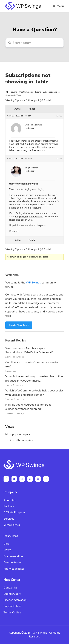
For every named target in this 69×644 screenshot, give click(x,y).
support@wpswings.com (29, 216)
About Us (10, 500)
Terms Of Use (12, 612)
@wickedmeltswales (26, 183)
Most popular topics (17, 434)
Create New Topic (19, 325)
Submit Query (12, 594)
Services (9, 519)
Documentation (13, 556)
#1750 (59, 115)
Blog (6, 544)
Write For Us (12, 525)
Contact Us (11, 588)
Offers (7, 550)
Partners (9, 506)
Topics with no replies (19, 440)
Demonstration (13, 562)
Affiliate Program (14, 512)
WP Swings (33, 283)
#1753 (59, 158)
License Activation (15, 600)
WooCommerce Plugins (30, 91)
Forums (13, 91)
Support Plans (12, 606)
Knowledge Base (14, 569)
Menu (60, 6)
